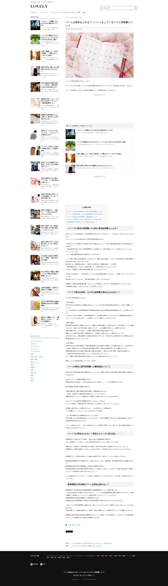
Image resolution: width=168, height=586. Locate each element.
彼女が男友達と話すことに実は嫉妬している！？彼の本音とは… (49, 196)
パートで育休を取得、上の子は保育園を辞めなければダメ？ (86, 214)
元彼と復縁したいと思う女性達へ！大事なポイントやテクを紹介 (98, 154)
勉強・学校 (34, 359)
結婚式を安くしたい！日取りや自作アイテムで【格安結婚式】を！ (49, 101)
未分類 (33, 367)
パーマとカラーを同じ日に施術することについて (87, 546)
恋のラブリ (34, 12)
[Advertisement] (100, 109)
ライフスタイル (55, 12)
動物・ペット (35, 362)
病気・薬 (33, 372)
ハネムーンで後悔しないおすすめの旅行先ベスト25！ (95, 130)
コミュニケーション (37, 341)
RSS (44, 564)
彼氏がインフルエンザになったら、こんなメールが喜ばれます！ (49, 133)
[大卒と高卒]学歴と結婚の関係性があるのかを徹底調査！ (50, 303)
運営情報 (35, 564)
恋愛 (78, 12)
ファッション (35, 349)
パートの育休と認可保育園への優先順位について (82, 216)
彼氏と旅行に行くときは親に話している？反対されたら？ (49, 244)
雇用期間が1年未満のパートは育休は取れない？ (82, 222)
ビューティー (44, 12)
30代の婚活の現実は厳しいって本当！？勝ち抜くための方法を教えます (50, 85)
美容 (32, 377)
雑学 (32, 380)
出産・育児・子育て (68, 12)
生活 (32, 370)
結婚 (84, 12)
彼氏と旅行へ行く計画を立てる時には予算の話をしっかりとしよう (49, 228)
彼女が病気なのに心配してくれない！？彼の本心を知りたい (49, 180)
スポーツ (33, 343)
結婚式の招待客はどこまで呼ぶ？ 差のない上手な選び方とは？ (50, 117)
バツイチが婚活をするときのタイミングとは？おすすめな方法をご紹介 (101, 142)
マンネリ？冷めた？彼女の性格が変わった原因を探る (49, 148)
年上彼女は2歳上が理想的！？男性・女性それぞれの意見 (49, 258)
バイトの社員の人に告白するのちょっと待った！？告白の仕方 (91, 543)
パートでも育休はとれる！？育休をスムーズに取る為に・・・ (86, 219)
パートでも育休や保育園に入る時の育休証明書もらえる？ (85, 211)
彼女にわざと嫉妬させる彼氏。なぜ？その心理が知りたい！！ (49, 164)
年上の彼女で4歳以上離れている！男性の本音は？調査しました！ (50, 274)
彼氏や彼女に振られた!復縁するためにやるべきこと (94, 165)
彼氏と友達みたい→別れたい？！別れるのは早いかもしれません (49, 212)
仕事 (32, 354)
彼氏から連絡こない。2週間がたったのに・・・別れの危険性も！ (50, 319)
